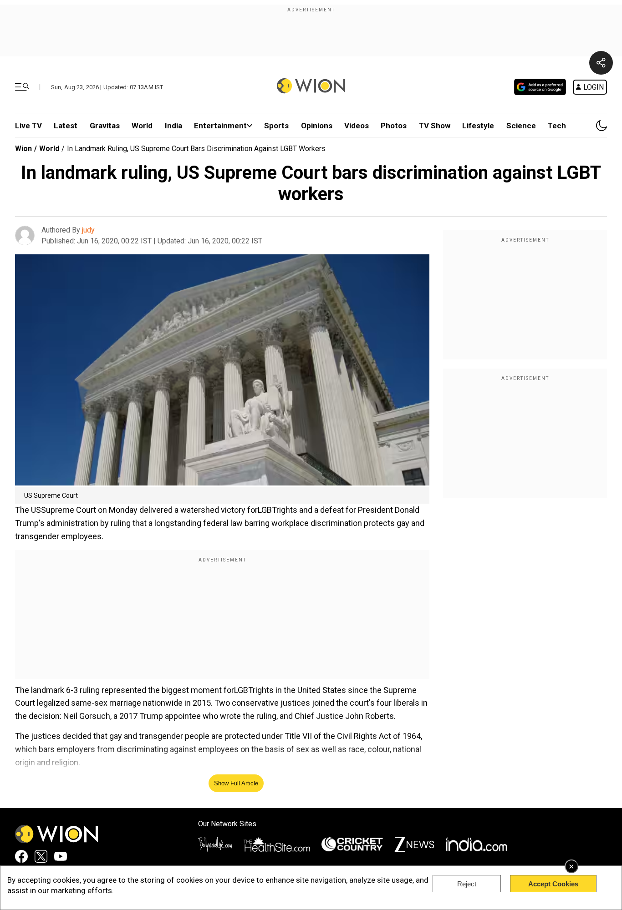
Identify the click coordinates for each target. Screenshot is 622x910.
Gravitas (105, 125)
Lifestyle (478, 125)
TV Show (434, 125)
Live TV (28, 125)
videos (356, 125)
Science (521, 125)
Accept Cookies (553, 884)
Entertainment (220, 125)
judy (88, 230)
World (142, 125)
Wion (23, 148)
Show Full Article (236, 783)
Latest (65, 125)
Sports (276, 125)
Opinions (316, 125)
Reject (466, 884)
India (173, 125)
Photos (394, 125)
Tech (557, 125)
